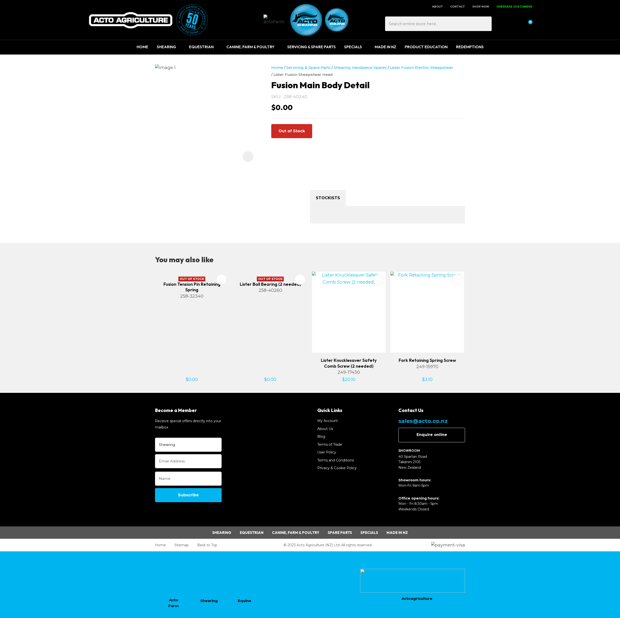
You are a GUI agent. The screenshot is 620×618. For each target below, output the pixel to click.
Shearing (166, 46)
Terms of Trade (329, 444)
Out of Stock (292, 131)
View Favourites (515, 23)
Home (142, 46)
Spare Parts (340, 532)
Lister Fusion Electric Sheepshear (421, 67)
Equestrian (201, 46)
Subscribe (188, 495)
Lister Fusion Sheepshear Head (303, 74)
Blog (321, 436)
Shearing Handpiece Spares (360, 67)
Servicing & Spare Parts (311, 46)
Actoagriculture (417, 598)
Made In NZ (385, 46)
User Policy (326, 452)
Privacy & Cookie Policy (337, 468)
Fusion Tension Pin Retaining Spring (191, 287)
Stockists (328, 198)
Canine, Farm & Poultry (250, 46)
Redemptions (470, 46)
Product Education (426, 46)
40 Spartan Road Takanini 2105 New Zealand (412, 462)
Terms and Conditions (335, 460)
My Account (327, 421)
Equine (244, 600)
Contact (457, 6)
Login (504, 24)
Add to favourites (221, 279)
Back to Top (207, 545)
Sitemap (181, 545)
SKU (275, 96)
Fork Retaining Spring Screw (427, 360)
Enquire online (432, 434)
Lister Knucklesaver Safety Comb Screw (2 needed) (349, 363)
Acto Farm (173, 603)
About (437, 6)
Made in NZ (397, 532)
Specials (353, 46)
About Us (325, 429)
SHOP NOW (480, 6)
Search (486, 23)
